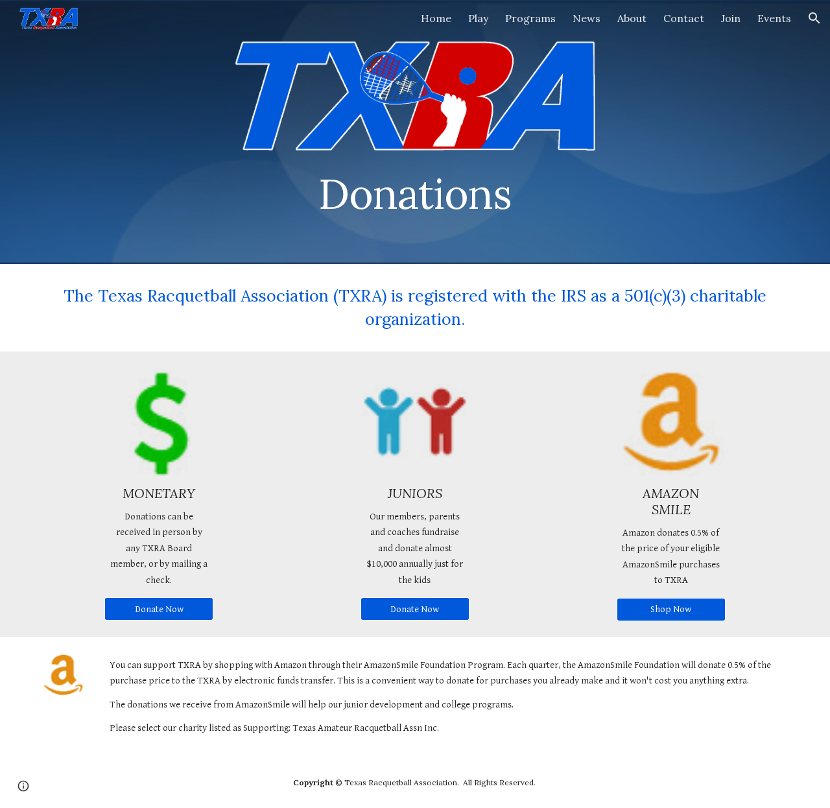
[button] (814, 18)
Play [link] (478, 18)
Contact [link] (683, 18)
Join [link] (731, 18)
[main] (415, 188)
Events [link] (774, 18)
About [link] (631, 18)
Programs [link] (530, 18)
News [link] (586, 18)
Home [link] (436, 18)
